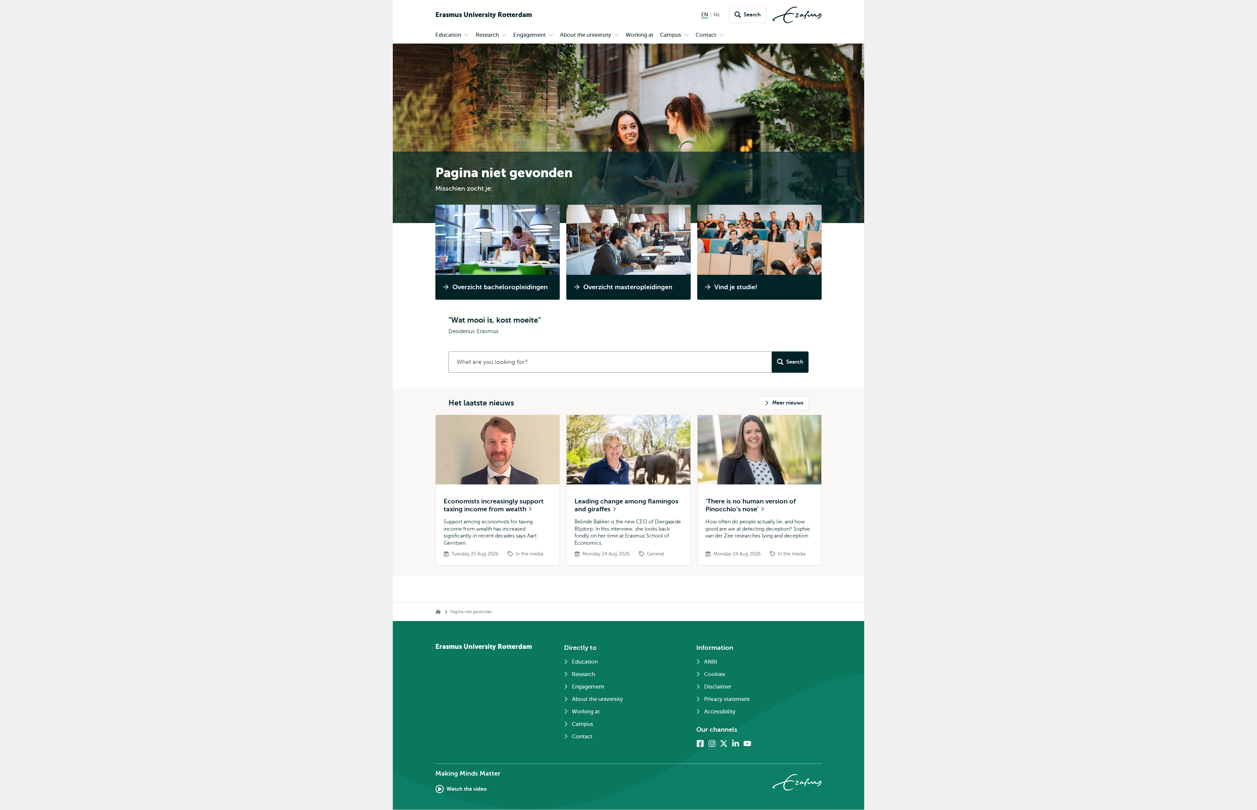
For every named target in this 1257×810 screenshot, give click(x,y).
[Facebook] (700, 743)
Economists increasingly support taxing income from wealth (494, 505)
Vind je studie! (735, 287)
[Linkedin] (735, 743)
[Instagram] (712, 743)
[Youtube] (747, 743)
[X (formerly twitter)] (724, 743)
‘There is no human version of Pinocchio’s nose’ (750, 505)
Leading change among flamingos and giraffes (626, 505)
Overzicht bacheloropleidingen (500, 287)
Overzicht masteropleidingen (627, 287)
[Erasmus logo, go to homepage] (797, 15)
